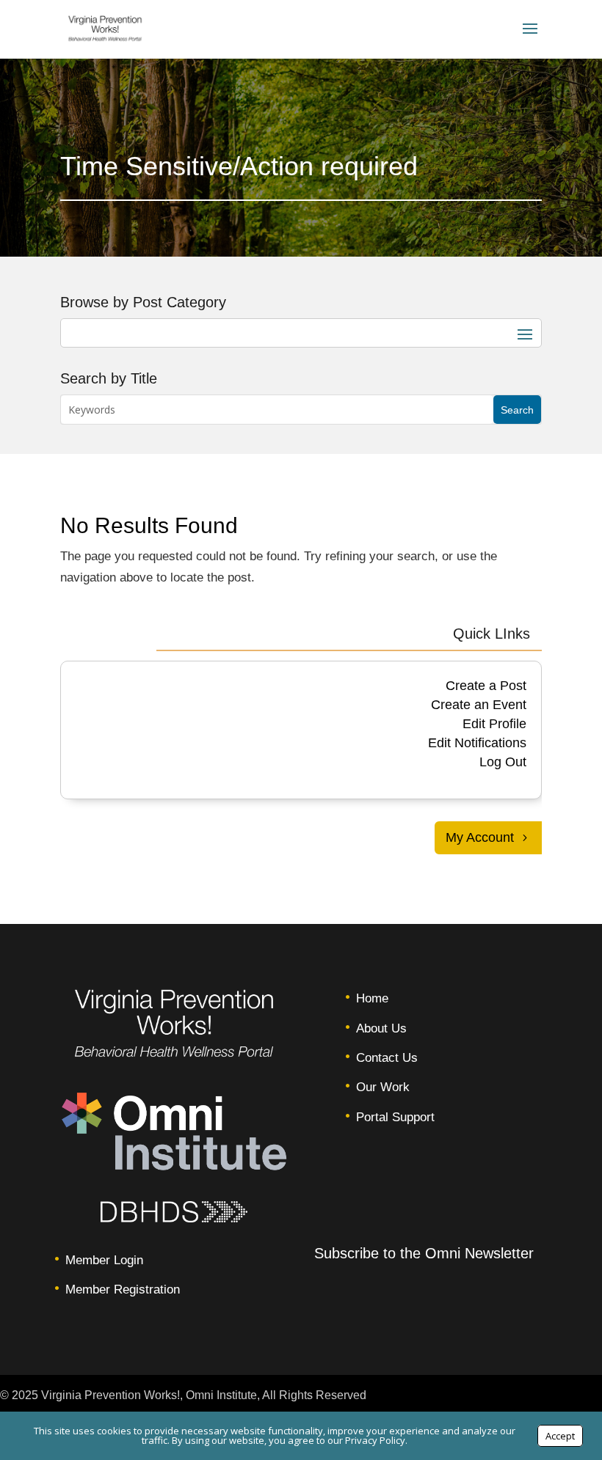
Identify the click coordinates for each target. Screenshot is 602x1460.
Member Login (104, 1260)
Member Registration (122, 1289)
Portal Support (395, 1117)
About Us (381, 1028)
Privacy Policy (375, 1440)
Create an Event (478, 704)
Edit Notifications (477, 742)
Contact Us (387, 1058)
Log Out (502, 762)
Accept (560, 1435)
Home (372, 998)
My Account (480, 837)
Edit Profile (494, 723)
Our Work (383, 1087)
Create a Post (486, 685)
